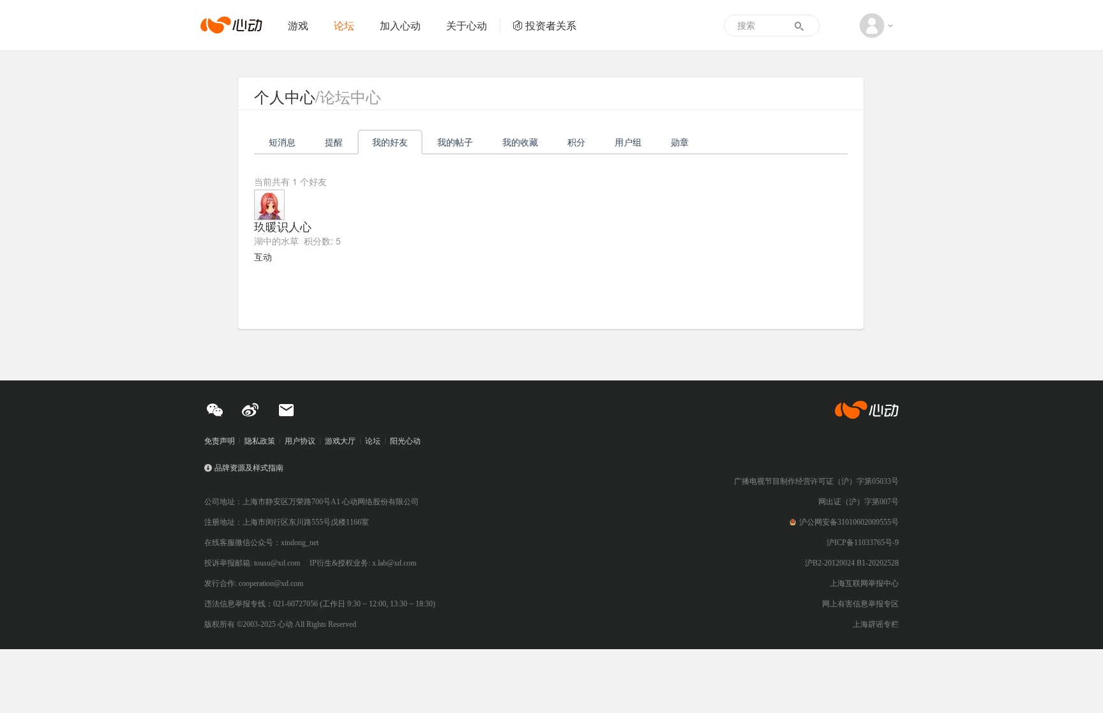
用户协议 (300, 441)
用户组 (628, 141)
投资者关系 (550, 25)
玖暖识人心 (282, 226)
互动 (263, 256)
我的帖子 (455, 141)
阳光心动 (405, 441)
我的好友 (390, 141)
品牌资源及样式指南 (248, 467)
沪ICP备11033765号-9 (863, 542)
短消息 (282, 141)
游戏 (298, 25)
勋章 (680, 141)
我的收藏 (520, 141)
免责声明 (219, 441)
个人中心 (284, 96)
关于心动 (466, 25)
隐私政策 (259, 441)
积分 (576, 141)
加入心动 (400, 25)
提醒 (334, 141)
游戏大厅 (340, 441)
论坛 (344, 25)
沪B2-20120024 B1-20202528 (852, 563)
